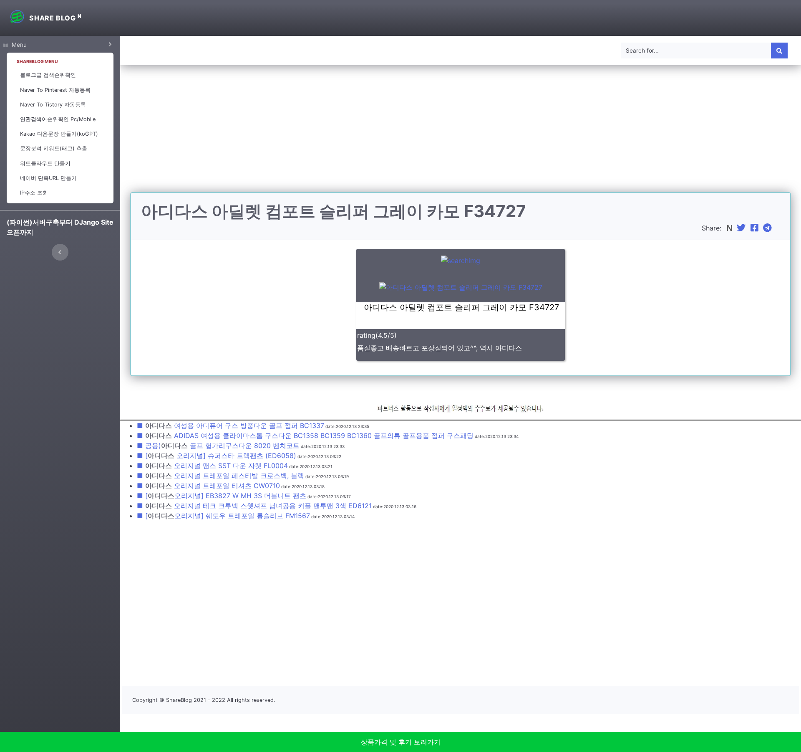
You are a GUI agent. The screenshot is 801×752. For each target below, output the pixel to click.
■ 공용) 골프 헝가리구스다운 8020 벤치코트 (218, 445)
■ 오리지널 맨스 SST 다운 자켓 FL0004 (212, 465)
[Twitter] (742, 228)
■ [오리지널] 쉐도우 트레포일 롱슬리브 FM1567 (223, 515)
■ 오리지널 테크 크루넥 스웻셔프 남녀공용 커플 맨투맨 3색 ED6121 (254, 505)
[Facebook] (755, 228)
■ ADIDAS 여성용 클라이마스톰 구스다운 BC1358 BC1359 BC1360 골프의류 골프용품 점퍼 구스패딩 (305, 435)
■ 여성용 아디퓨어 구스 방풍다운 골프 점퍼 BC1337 (230, 425)
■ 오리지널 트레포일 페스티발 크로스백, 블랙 (220, 475)
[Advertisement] (460, 133)
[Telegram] (768, 228)
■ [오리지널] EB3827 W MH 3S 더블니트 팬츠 (221, 495)
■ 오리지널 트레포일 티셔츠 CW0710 (208, 485)
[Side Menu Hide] (60, 252)
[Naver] (730, 228)
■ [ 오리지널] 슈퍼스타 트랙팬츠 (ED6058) (216, 455)
